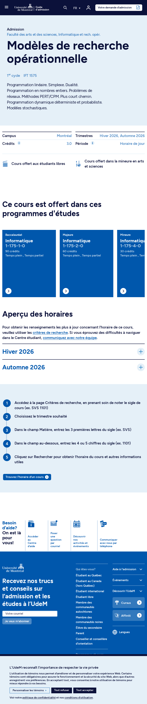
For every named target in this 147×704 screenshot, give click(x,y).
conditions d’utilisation (79, 697)
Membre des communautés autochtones (85, 607)
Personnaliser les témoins (30, 690)
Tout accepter (84, 690)
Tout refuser (61, 690)
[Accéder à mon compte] (88, 8)
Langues (124, 632)
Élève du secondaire (89, 627)
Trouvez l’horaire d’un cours (24, 477)
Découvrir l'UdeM (124, 591)
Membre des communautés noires (89, 620)
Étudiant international (90, 591)
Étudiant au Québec (89, 575)
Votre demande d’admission (115, 7)
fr (75, 8)
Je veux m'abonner (17, 621)
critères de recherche (50, 332)
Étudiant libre (84, 597)
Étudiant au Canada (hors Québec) (88, 583)
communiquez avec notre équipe (70, 338)
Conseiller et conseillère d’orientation (91, 641)
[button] (6, 7)
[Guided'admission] (36, 568)
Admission (15, 29)
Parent (80, 633)
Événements (120, 580)
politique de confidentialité (39, 697)
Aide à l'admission (124, 569)
